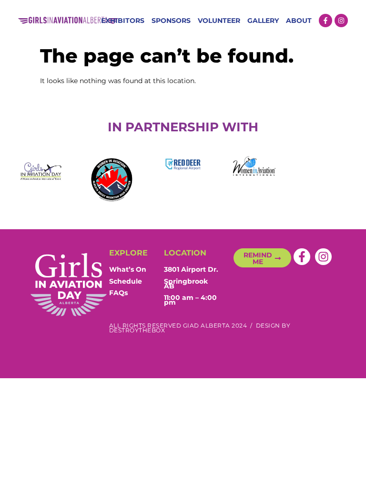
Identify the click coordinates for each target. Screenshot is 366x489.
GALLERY (263, 20)
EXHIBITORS (122, 20)
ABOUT (299, 20)
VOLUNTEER (219, 20)
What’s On (127, 269)
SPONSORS (171, 20)
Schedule (125, 281)
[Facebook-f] (325, 20)
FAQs (118, 292)
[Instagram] (341, 20)
